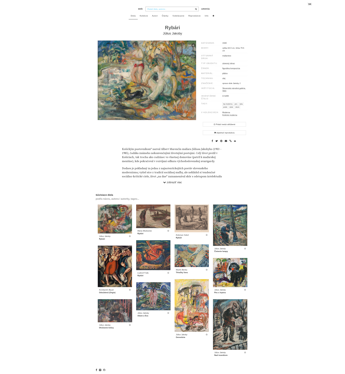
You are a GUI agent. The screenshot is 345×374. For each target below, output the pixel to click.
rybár (231, 107)
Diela (133, 16)
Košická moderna (229, 115)
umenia (205, 9)
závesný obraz (228, 63)
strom (237, 107)
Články (165, 16)
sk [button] (309, 4)
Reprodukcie (194, 16)
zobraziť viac (174, 182)
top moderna (227, 104)
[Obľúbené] (213, 15)
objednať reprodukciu (225, 133)
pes (236, 104)
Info (206, 16)
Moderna (226, 112)
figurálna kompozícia (231, 68)
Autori (155, 16)
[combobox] (172, 9)
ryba (241, 104)
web (140, 9)
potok (225, 107)
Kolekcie (144, 16)
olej (223, 78)
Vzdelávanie (178, 16)
